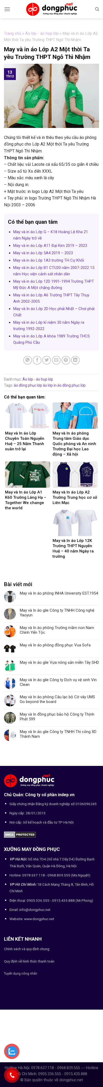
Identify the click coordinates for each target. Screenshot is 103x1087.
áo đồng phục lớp (28, 385)
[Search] (97, 9)
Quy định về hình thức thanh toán (29, 961)
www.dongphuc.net (39, 919)
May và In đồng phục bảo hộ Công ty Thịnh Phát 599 (57, 716)
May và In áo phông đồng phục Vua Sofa (55, 645)
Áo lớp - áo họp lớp (42, 33)
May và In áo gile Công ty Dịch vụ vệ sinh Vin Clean (58, 682)
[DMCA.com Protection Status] (20, 834)
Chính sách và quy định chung (26, 949)
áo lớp (48, 385)
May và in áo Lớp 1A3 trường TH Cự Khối (48, 260)
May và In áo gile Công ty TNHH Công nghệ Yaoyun (57, 612)
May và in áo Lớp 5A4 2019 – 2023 (43, 253)
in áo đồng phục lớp (70, 385)
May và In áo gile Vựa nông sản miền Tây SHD (59, 662)
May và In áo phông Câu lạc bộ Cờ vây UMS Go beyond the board (57, 699)
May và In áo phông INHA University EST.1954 (59, 593)
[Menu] (7, 9)
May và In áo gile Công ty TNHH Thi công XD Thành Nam (58, 734)
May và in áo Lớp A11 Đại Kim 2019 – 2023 (50, 245)
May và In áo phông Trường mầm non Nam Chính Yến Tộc (57, 630)
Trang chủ (12, 33)
